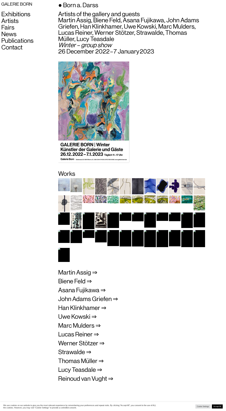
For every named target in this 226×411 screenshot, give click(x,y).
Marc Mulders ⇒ (79, 326)
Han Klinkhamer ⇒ (82, 308)
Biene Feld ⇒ (75, 281)
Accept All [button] (217, 406)
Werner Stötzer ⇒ (81, 343)
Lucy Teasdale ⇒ (80, 370)
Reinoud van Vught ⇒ (85, 379)
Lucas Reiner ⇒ (78, 334)
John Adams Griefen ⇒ (88, 299)
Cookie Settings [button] (203, 406)
